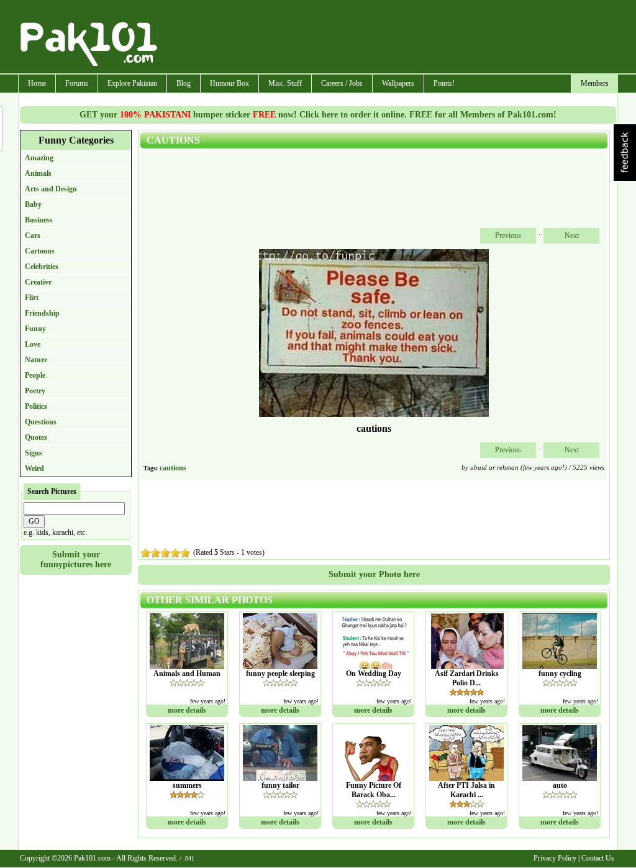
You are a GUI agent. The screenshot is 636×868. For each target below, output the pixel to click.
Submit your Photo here (374, 574)
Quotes (36, 437)
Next (572, 235)
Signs (33, 453)
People (35, 375)
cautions (173, 468)
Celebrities (41, 266)
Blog (183, 83)
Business (39, 220)
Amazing (39, 157)
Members (595, 83)
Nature (36, 359)
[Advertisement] (388, 38)
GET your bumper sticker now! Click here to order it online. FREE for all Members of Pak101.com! (318, 114)
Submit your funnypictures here (75, 559)
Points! (444, 83)
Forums (76, 83)
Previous (508, 235)
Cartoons (40, 251)
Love (32, 344)
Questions (41, 422)
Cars (32, 235)
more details (187, 710)
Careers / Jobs (342, 83)
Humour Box (229, 83)
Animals (38, 173)
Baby (33, 204)
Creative (38, 282)
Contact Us (597, 858)
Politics (36, 406)
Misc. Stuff (285, 83)
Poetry (35, 390)
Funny (35, 328)
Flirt (32, 297)
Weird (34, 468)
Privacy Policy (555, 858)
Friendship (42, 313)
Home (37, 83)
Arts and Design (51, 189)
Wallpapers (398, 83)
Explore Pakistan (132, 83)
